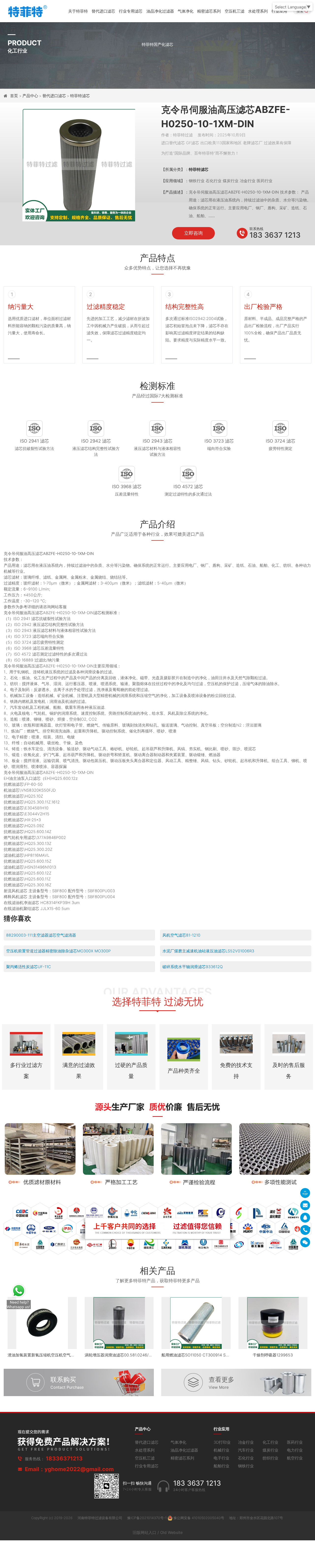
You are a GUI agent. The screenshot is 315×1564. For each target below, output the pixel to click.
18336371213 (64, 1458)
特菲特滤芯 (80, 95)
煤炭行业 (270, 1450)
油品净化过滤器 (160, 11)
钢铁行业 (246, 1465)
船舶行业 (221, 1465)
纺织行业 (270, 1458)
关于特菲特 (78, 11)
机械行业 (221, 1450)
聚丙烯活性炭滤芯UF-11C (28, 966)
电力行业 (295, 1450)
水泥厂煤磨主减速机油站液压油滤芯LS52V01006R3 (208, 950)
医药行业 (295, 1442)
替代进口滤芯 (103, 11)
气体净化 (185, 11)
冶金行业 (246, 1442)
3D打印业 (222, 1442)
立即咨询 (193, 233)
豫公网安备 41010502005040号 (199, 1518)
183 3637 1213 (275, 235)
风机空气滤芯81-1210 (181, 935)
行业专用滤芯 (130, 11)
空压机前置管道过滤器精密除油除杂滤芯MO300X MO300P (58, 950)
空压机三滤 (234, 11)
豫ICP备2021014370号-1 (147, 1518)
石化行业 (246, 1458)
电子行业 (221, 1458)
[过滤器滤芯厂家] (27, 10)
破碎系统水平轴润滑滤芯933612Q (192, 966)
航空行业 (295, 1458)
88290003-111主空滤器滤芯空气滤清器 (41, 935)
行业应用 (279, 11)
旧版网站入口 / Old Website (158, 1532)
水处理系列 (258, 11)
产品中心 (30, 95)
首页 (14, 95)
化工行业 (270, 1442)
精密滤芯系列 (209, 11)
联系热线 (256, 229)
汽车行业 (246, 1450)
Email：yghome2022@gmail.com (69, 1469)
